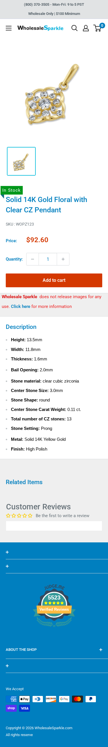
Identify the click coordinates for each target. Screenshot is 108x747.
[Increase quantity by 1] (63, 259)
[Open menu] (9, 28)
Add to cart (54, 280)
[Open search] (74, 28)
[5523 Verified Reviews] (54, 636)
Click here (21, 306)
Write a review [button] (54, 525)
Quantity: (14, 259)
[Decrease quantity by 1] (32, 259)
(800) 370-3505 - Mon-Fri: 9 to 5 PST (54, 4)
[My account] (86, 28)
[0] (97, 28)
